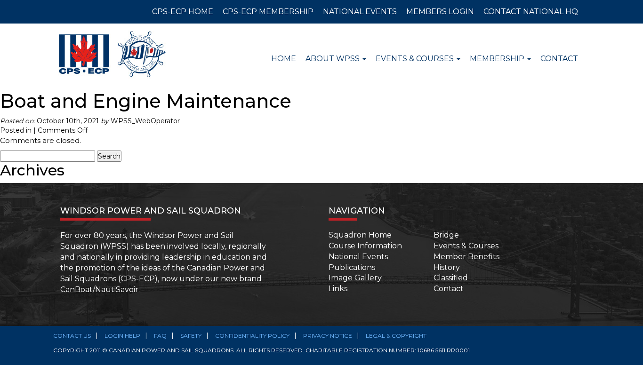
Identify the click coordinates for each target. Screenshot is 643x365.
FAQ (160, 335)
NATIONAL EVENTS (360, 11)
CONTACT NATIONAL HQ (530, 11)
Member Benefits (466, 256)
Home (283, 58)
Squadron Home (360, 234)
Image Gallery (355, 277)
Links (338, 288)
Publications (352, 267)
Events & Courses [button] (416, 58)
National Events (358, 256)
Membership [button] (498, 58)
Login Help (122, 335)
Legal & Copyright (396, 335)
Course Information (365, 245)
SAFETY (190, 335)
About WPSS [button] (333, 58)
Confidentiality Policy (252, 335)
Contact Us (72, 335)
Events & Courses (466, 245)
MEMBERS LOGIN (440, 11)
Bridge (446, 234)
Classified (451, 277)
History (447, 267)
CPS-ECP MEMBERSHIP (268, 11)
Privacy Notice (327, 335)
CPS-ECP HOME (182, 11)
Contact (559, 58)
